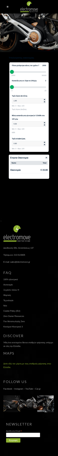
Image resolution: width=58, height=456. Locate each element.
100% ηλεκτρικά (10, 279)
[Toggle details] (46, 157)
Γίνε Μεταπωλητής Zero (14, 321)
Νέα (5, 305)
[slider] (12, 72)
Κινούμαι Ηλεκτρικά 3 (13, 326)
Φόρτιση (7, 295)
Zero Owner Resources (13, 316)
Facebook (7, 389)
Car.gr (38, 389)
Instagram (18, 389)
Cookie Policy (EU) (11, 311)
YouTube (29, 389)
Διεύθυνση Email (14, 431)
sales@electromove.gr (20, 262)
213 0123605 (19, 255)
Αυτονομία (8, 285)
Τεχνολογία (8, 300)
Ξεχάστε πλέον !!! (11, 290)
